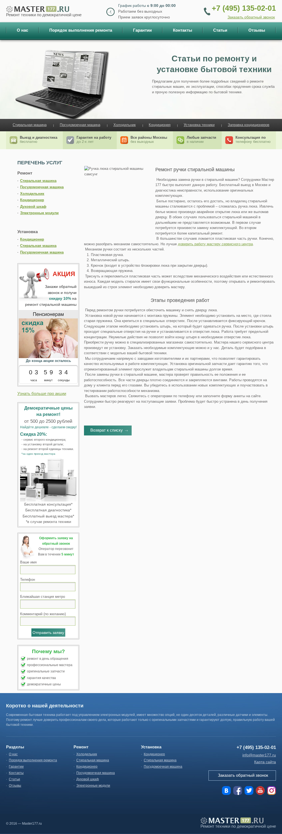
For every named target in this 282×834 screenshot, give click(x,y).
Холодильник (124, 125)
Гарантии (16, 766)
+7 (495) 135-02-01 (244, 8)
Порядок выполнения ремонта (33, 760)
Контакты (16, 773)
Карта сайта (265, 762)
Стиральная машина (30, 125)
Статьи (14, 779)
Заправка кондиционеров (248, 125)
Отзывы (15, 785)
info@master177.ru (259, 755)
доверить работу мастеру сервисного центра (215, 244)
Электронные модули (39, 213)
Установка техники (199, 125)
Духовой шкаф (33, 207)
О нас (13, 754)
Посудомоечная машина (80, 125)
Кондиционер (159, 125)
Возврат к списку (106, 430)
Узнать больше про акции (41, 393)
